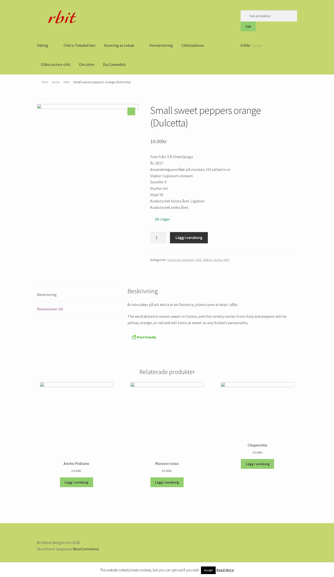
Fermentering (161, 45)
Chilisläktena (192, 45)
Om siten (86, 64)
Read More (225, 570)
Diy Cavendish (114, 64)
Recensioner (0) (50, 308)
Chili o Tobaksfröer (80, 45)
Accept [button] (208, 570)
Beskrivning (47, 294)
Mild (66, 82)
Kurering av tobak (119, 45)
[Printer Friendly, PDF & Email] (144, 337)
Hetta (56, 82)
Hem (45, 82)
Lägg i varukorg (189, 237)
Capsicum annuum (180, 260)
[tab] (76, 295)
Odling (42, 45)
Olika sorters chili (55, 64)
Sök (248, 26)
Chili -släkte (203, 260)
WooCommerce (86, 548)
